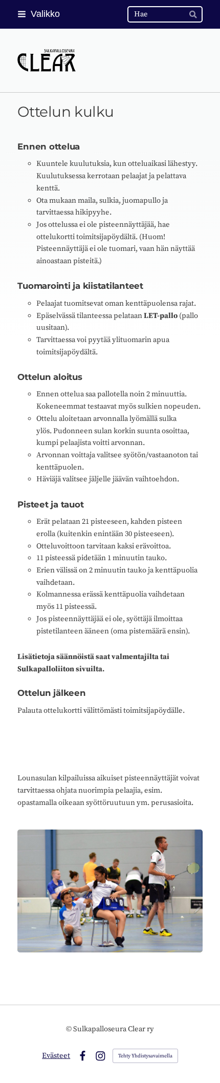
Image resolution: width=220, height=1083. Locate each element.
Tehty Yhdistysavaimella (145, 1056)
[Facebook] (82, 1056)
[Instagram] (100, 1056)
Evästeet (56, 1055)
